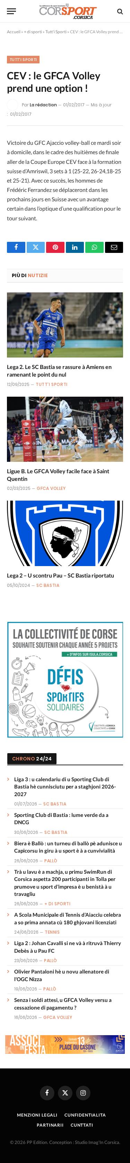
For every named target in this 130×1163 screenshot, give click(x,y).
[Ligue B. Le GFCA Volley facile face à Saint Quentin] (65, 429)
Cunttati (82, 1125)
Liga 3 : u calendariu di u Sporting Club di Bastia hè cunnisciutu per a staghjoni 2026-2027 (65, 786)
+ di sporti (33, 31)
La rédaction (43, 105)
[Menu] (11, 11)
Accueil (13, 31)
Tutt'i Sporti (56, 31)
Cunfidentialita (85, 1115)
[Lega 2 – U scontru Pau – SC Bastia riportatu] (65, 533)
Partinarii (50, 1125)
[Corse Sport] (68, 11)
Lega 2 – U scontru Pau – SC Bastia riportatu (60, 575)
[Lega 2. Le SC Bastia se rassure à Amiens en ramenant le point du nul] (65, 325)
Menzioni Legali (37, 1115)
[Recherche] (119, 11)
